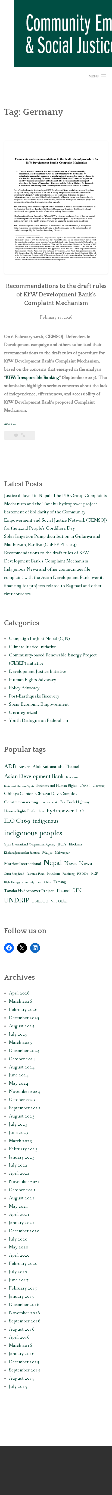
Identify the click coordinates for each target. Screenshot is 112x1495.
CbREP (85, 786)
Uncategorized (23, 713)
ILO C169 (17, 821)
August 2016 (22, 1329)
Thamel (63, 891)
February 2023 (23, 1149)
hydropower (60, 810)
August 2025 (22, 1026)
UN (77, 890)
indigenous (45, 821)
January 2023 (22, 1157)
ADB (10, 766)
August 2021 (22, 1198)
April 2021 (19, 1214)
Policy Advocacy (24, 688)
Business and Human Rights (56, 786)
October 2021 (22, 1190)
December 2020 (24, 1231)
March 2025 (20, 1042)
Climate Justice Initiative (32, 647)
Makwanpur (62, 853)
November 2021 (24, 1182)
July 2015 (18, 1386)
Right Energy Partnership (19, 882)
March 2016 (20, 1345)
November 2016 (24, 1313)
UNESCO (40, 901)
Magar (47, 852)
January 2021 (22, 1223)
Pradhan (53, 873)
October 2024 (22, 1059)
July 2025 (18, 1034)
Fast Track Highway (75, 802)
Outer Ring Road (14, 874)
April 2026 (19, 993)
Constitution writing (21, 802)
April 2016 (19, 1337)
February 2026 (23, 1010)
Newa (70, 863)
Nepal (52, 863)
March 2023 (20, 1141)
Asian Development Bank (34, 777)
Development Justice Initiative (37, 671)
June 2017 (19, 1280)
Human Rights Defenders (24, 811)
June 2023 (19, 1133)
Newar (86, 863)
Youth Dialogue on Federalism (38, 721)
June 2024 (19, 1075)
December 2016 (24, 1305)
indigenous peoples (33, 833)
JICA (62, 844)
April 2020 (19, 1255)
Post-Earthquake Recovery (34, 696)
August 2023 (22, 1116)
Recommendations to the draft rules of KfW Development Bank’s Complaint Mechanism (56, 295)
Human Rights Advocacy (32, 680)
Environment (49, 802)
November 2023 (24, 1091)
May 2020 (18, 1247)
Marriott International (22, 864)
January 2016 (22, 1354)
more (10, 423)
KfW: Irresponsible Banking (32, 378)
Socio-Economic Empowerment (39, 704)
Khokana (75, 844)
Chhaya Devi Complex (56, 794)
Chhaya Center (18, 794)
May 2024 (18, 1083)
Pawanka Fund (36, 874)
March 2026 (20, 1001)
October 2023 (22, 1100)
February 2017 (23, 1288)
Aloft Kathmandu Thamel (56, 767)
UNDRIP (16, 900)
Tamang (60, 882)
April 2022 (19, 1173)
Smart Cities (44, 882)
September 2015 (25, 1370)
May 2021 (18, 1206)
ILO (80, 811)
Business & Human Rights (19, 786)
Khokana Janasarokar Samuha (22, 853)
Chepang (98, 786)
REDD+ (83, 873)
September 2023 (25, 1108)
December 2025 (24, 1018)
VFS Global (59, 901)
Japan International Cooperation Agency (29, 844)
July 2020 (18, 1239)
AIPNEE (24, 767)
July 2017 (18, 1272)
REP (94, 873)
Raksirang (68, 874)
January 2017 (22, 1296)
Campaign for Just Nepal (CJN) (39, 639)
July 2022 (18, 1165)
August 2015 (22, 1378)
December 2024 (24, 1051)
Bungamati (72, 777)
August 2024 (22, 1067)
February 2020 (23, 1263)
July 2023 (18, 1124)
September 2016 (25, 1321)
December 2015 (24, 1362)
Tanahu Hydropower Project (29, 891)
